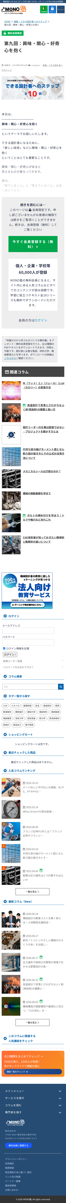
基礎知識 (27, 705)
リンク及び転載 (12, 1176)
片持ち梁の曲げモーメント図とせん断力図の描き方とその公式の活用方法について (43, 453)
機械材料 (43, 711)
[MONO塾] (13, 10)
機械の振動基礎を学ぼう (37, 493)
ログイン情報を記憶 (17, 648)
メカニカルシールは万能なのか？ (42, 471)
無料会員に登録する (18, 1145)
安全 (37, 705)
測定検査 (31, 718)
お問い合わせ (11, 1189)
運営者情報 (10, 1185)
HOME (7, 21)
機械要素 (7, 718)
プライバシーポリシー (16, 1159)
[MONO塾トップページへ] (15, 1125)
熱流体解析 (54, 718)
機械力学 (31, 711)
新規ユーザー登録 (12, 661)
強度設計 (47, 705)
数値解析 (7, 711)
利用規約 (9, 1163)
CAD (5, 705)
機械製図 (55, 711)
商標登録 (9, 1167)
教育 (57, 705)
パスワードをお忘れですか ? (18, 667)
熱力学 (42, 718)
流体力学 (19, 718)
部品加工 (17, 724)
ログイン (52, 12)
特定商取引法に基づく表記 (18, 1172)
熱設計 (6, 724)
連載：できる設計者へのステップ (30, 21)
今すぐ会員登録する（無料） (33, 244)
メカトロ (15, 705)
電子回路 (29, 724)
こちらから (10, 358)
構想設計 (19, 711)
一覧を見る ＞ (32, 891)
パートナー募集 (12, 1181)
